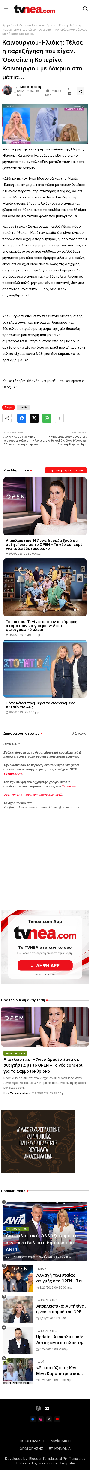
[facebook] (33, 1419)
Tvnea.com (70, 786)
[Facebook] (21, 418)
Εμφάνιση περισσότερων (66, 470)
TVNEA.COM (12, 773)
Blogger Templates (43, 1458)
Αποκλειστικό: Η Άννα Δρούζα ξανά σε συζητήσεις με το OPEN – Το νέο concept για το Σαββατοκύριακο (44, 544)
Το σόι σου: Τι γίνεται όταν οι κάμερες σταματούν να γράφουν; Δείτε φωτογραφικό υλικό (41, 626)
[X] (34, 418)
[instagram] (41, 1419)
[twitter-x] (49, 1419)
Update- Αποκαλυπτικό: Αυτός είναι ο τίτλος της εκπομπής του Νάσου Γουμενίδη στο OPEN (60, 1340)
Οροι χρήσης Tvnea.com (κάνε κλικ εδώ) (32, 794)
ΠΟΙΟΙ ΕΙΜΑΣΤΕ (32, 1441)
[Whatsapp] (46, 418)
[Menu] (6, 8)
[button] (85, 8)
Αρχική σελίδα (12, 25)
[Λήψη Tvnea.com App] (45, 947)
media (31, 25)
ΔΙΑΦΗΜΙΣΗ (61, 1441)
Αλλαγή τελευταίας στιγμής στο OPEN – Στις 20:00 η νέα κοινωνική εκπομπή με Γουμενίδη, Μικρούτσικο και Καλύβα (60, 1278)
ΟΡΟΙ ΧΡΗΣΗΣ (31, 1448)
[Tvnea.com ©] (33, 8)
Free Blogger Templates (57, 1463)
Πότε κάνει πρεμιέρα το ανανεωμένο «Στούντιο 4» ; (40, 705)
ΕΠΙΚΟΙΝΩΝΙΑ (60, 1448)
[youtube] (57, 1419)
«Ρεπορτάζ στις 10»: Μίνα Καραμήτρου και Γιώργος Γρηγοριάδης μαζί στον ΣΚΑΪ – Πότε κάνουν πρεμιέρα (58, 1371)
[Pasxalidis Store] (38, 1172)
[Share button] (59, 418)
